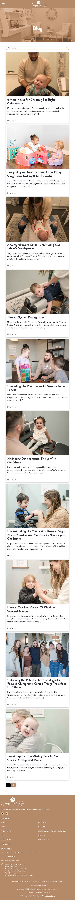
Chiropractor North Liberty (21, 882)
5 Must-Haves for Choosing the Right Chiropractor (31, 101)
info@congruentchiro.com (12, 860)
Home (3, 822)
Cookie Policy (38, 892)
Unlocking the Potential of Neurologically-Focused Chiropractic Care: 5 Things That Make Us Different (36, 683)
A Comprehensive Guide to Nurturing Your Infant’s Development (33, 246)
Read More (11, 120)
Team (3, 835)
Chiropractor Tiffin (40, 882)
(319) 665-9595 (10, 857)
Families (41, 835)
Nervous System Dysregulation (26, 317)
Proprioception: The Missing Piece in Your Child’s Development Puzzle (33, 758)
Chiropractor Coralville (37, 885)
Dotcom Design (50, 896)
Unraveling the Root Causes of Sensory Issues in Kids (36, 388)
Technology (6, 840)
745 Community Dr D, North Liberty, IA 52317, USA (20, 853)
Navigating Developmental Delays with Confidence (31, 460)
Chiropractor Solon (56, 882)
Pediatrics (42, 827)
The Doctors (6, 831)
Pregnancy (42, 822)
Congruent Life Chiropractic (50, 889)
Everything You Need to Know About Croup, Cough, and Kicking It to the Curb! (34, 174)
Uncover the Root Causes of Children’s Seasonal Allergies (32, 609)
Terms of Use (46, 892)
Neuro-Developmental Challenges (52, 831)
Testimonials (6, 844)
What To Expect (44, 840)
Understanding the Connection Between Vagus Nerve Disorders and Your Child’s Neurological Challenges (36, 534)
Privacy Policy (29, 892)
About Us (4, 827)
